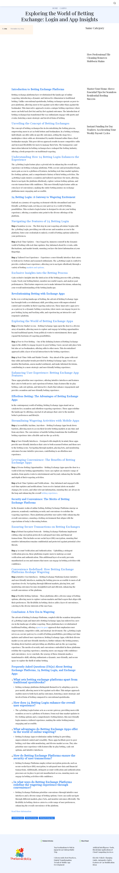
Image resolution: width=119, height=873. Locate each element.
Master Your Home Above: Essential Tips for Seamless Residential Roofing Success (101, 93)
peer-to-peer (42, 627)
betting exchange (31, 818)
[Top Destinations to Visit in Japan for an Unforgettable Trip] (47, 850)
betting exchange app (46, 818)
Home (55, 8)
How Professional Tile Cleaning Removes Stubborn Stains (98, 58)
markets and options (35, 267)
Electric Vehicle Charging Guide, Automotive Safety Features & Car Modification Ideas (103, 861)
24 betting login (18, 818)
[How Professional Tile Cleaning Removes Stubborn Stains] (101, 41)
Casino (63, 8)
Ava (5, 28)
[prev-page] (88, 138)
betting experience (49, 493)
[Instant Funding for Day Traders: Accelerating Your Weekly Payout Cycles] (101, 113)
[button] (114, 3)
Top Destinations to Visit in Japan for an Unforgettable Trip (64, 849)
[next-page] (93, 138)
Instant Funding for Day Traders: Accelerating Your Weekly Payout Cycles (101, 130)
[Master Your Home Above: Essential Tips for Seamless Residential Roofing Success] (101, 76)
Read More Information (21, 811)
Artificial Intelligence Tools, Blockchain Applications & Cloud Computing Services (103, 849)
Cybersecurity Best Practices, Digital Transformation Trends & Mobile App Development (65, 861)
